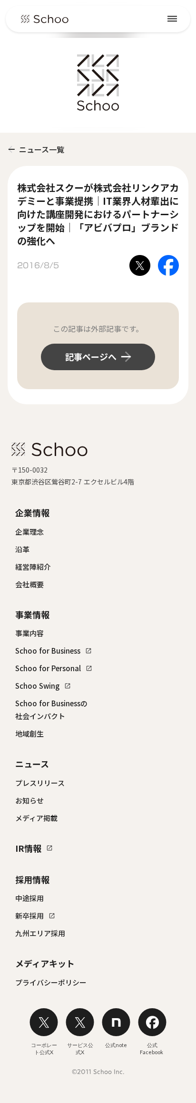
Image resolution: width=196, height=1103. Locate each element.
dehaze (172, 19)
